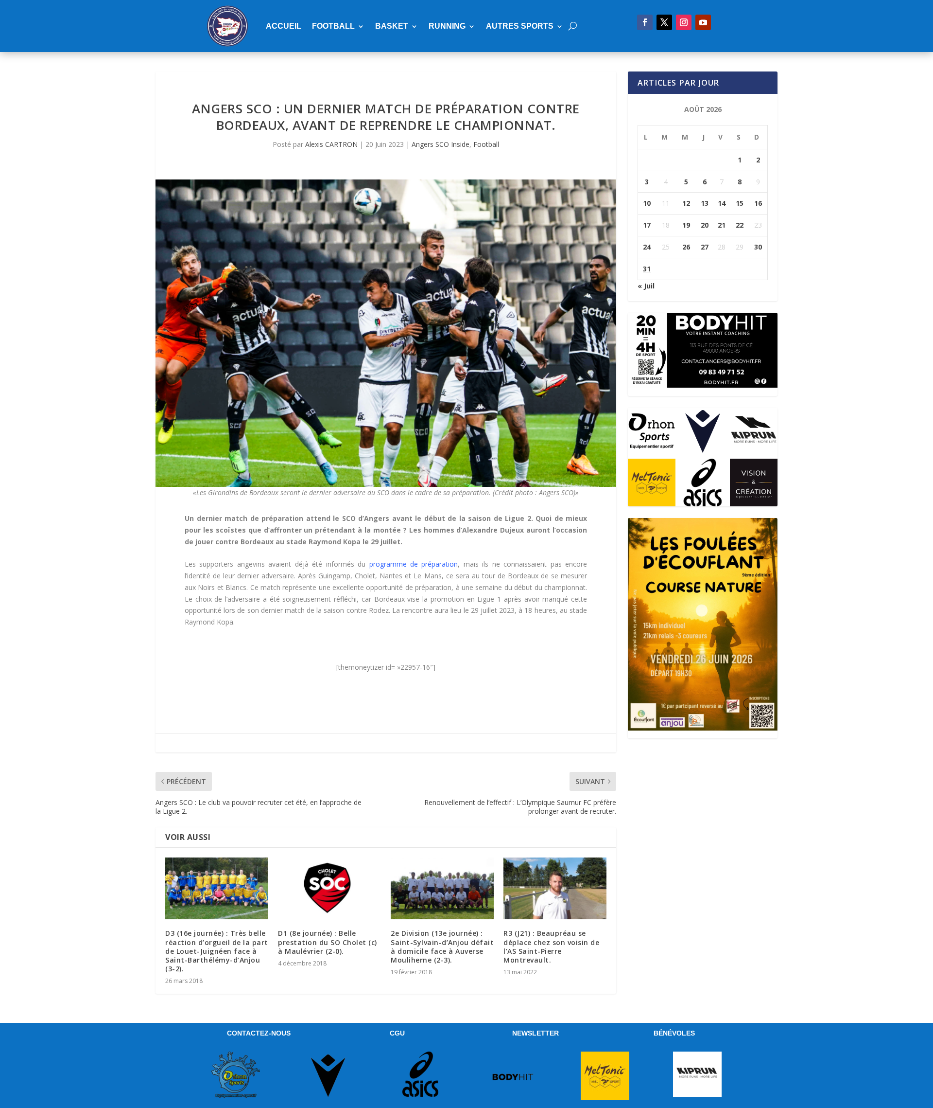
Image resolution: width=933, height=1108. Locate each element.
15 (739, 203)
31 (647, 268)
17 (647, 225)
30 (758, 246)
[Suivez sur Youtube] (703, 22)
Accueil (283, 26)
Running (447, 26)
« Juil (646, 285)
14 (722, 203)
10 (647, 203)
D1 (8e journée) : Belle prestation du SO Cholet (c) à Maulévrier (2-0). (327, 942)
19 (686, 225)
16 (758, 203)
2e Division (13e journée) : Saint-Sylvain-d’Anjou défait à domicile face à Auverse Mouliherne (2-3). (442, 947)
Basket (391, 26)
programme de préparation (413, 564)
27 (704, 246)
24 (647, 246)
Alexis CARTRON (331, 144)
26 (686, 246)
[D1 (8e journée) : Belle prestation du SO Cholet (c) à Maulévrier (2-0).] (329, 888)
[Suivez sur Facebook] (645, 22)
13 (704, 203)
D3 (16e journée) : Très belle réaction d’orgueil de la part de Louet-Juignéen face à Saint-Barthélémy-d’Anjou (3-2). (216, 951)
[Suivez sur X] (664, 22)
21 (722, 225)
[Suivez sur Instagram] (683, 22)
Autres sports (519, 26)
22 (739, 225)
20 (704, 225)
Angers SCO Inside (440, 144)
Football (333, 26)
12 (686, 203)
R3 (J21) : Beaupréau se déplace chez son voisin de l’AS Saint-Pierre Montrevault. (551, 947)
